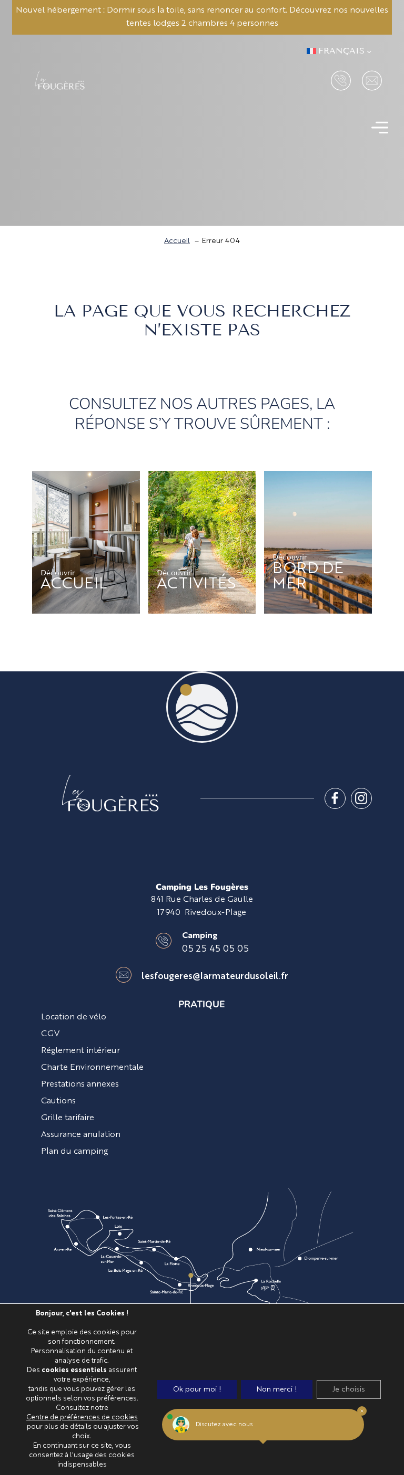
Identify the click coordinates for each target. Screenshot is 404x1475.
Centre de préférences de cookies (82, 1417)
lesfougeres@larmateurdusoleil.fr (215, 976)
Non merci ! (277, 1389)
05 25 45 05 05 (215, 949)
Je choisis (348, 1389)
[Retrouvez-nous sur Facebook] (335, 798)
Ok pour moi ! (197, 1389)
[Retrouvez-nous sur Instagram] (361, 798)
